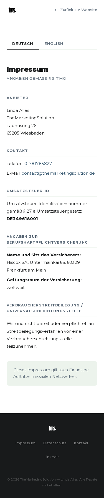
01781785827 (38, 163)
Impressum (25, 443)
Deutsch (22, 43)
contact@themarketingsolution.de (58, 173)
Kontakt (81, 443)
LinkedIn (52, 457)
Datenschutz (54, 443)
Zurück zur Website (78, 9)
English (54, 43)
